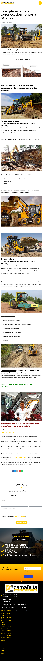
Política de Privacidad (19, 516)
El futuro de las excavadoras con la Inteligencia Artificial (4, 648)
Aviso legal (11, 658)
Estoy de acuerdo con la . (14, 516)
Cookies (17, 658)
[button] (13, 471)
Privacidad (14, 658)
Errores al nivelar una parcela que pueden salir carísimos (3, 633)
